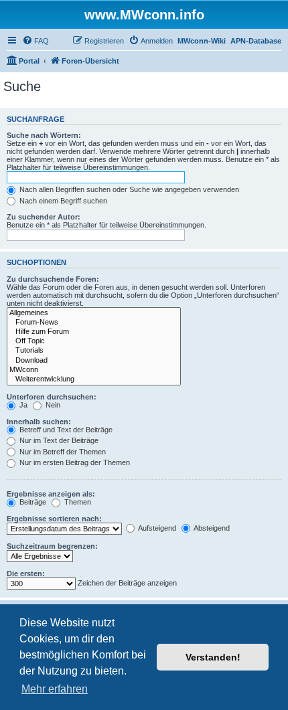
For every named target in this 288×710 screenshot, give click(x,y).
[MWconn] (93, 370)
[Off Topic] (93, 341)
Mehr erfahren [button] (54, 689)
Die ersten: (26, 573)
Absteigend (211, 528)
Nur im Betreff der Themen (61, 452)
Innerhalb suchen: (39, 422)
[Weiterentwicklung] (93, 379)
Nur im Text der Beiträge (57, 440)
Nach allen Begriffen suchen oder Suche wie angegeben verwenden (128, 189)
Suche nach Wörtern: (44, 135)
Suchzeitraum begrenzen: (52, 546)
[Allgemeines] (93, 313)
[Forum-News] (93, 322)
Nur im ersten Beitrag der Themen (73, 462)
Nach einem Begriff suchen (62, 201)
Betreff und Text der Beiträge (65, 430)
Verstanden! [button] (213, 657)
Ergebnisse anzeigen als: (51, 494)
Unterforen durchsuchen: (51, 397)
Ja (22, 405)
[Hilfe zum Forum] (93, 332)
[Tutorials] (93, 350)
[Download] (93, 360)
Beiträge (31, 502)
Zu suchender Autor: (43, 217)
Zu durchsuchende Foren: (53, 279)
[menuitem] (35, 41)
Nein (52, 405)
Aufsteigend (156, 528)
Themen (76, 502)
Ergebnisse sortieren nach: (54, 519)
